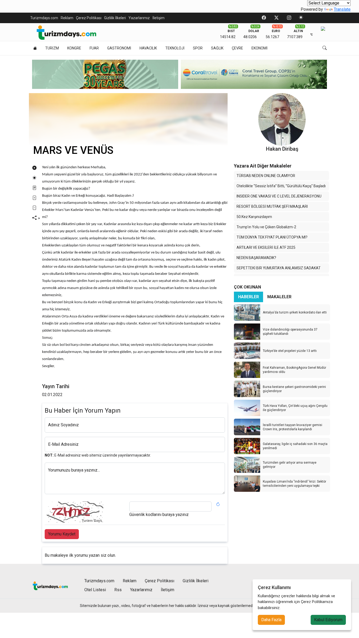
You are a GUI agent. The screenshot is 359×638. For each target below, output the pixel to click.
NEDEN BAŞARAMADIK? (256, 258)
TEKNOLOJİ (174, 48)
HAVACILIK (148, 48)
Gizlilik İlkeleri (115, 18)
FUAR (94, 48)
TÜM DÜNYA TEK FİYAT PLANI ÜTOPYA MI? (272, 237)
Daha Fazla (271, 619)
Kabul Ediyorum (328, 619)
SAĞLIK (217, 48)
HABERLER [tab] (248, 296)
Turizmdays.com (44, 18)
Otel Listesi (95, 589)
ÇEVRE (237, 48)
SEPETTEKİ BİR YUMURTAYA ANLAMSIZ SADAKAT (279, 268)
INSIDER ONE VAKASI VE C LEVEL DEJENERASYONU (279, 196)
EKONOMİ (260, 48)
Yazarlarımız (139, 18)
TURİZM (52, 48)
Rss (118, 589)
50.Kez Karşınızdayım (254, 217)
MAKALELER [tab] (279, 296)
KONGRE (74, 48)
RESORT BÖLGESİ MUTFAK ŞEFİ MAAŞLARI (272, 206)
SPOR (198, 48)
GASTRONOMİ (119, 48)
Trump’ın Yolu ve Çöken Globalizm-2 (266, 227)
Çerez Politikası (88, 18)
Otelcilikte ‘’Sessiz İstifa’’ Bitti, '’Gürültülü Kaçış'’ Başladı (281, 186)
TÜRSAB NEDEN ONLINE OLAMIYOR (266, 176)
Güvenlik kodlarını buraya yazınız (159, 514)
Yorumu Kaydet (61, 533)
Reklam (67, 18)
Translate (342, 9)
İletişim (158, 18)
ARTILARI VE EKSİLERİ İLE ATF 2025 (266, 247)
